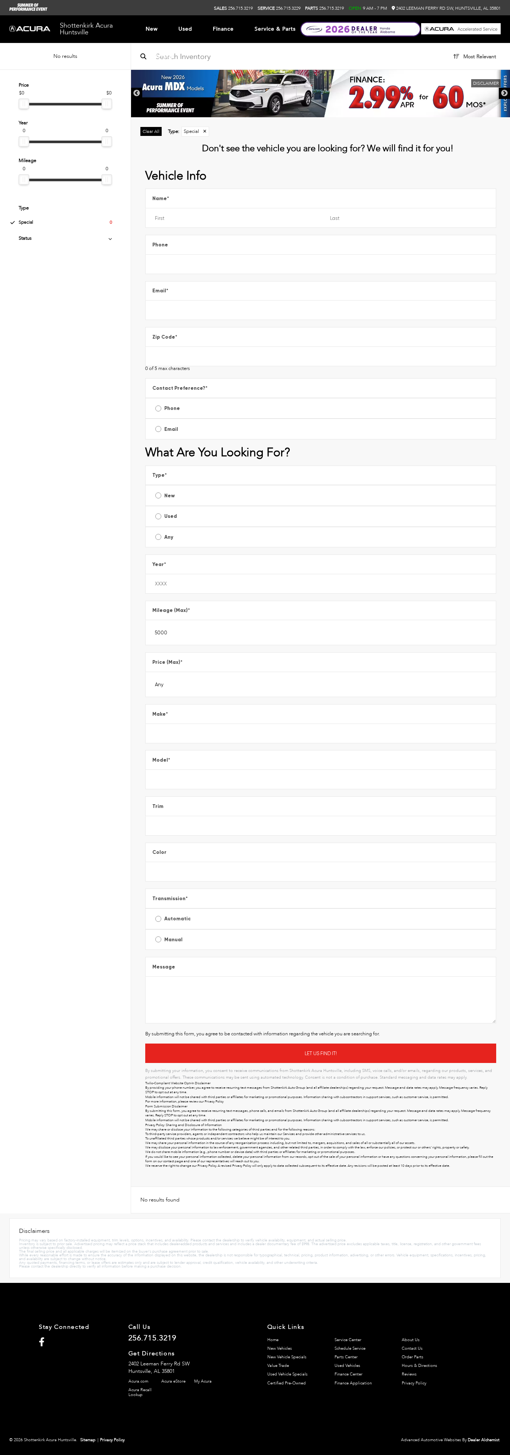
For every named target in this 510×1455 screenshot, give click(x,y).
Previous (136, 93)
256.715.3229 (279, 8)
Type (159, 475)
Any (168, 537)
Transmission (170, 898)
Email (160, 290)
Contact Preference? (180, 388)
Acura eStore (173, 1381)
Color (159, 852)
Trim (158, 806)
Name (160, 198)
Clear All (151, 131)
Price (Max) (167, 662)
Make (160, 714)
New (169, 495)
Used (170, 516)
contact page (173, 1161)
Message (163, 967)
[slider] (24, 104)
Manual (173, 939)
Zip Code (164, 337)
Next (504, 93)
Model (161, 760)
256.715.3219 (233, 8)
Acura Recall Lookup (140, 1392)
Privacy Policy (214, 1101)
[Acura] (29, 29)
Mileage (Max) (171, 610)
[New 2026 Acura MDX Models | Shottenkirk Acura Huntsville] (320, 93)
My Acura (203, 1381)
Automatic (177, 918)
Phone (160, 245)
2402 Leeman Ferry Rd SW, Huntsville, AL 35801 (448, 8)
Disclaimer (486, 83)
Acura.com (138, 1381)
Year (159, 564)
